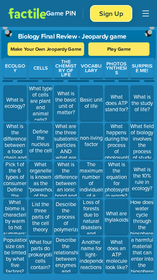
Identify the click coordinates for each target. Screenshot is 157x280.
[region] (78, 151)
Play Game (119, 48)
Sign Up (111, 13)
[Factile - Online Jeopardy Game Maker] (27, 13)
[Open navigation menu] (145, 13)
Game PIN (61, 13)
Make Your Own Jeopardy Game (46, 48)
